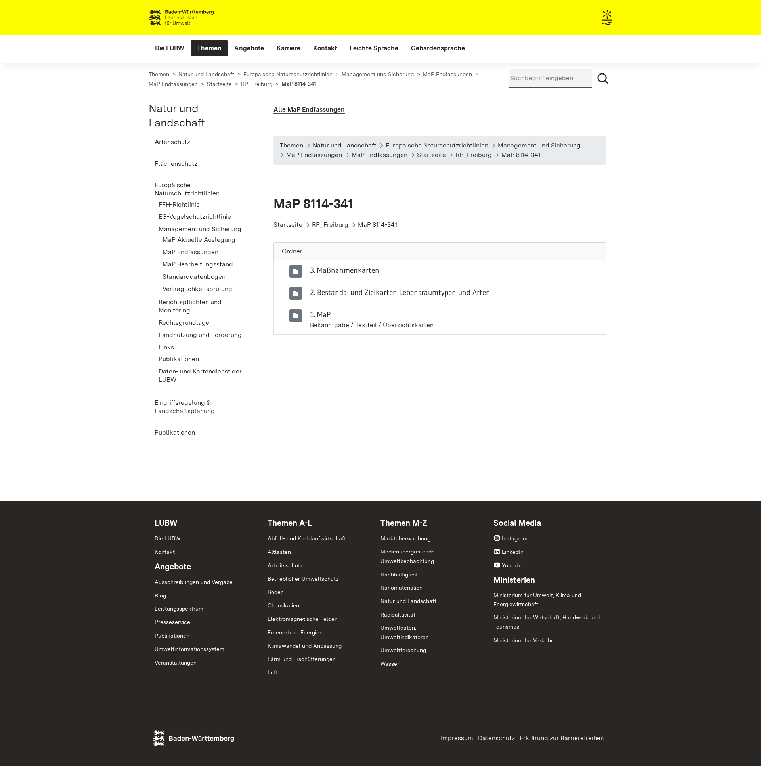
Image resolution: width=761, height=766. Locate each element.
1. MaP (320, 314)
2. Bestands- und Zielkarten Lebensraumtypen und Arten (400, 292)
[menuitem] (170, 48)
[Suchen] (602, 78)
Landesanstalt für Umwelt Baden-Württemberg (195, 17)
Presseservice (172, 622)
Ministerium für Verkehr (523, 640)
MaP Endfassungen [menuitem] (190, 252)
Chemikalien (283, 605)
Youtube (512, 565)
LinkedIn (513, 552)
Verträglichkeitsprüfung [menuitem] (197, 289)
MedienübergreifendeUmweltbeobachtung (407, 556)
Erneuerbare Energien (295, 632)
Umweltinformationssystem (189, 649)
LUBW (166, 523)
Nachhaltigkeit (399, 574)
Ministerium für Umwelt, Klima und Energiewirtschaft (537, 600)
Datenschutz (496, 738)
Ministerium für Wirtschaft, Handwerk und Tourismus (546, 622)
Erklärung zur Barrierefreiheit (562, 738)
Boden (276, 592)
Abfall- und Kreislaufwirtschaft (307, 538)
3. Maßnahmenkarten (344, 270)
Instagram (515, 538)
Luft (273, 672)
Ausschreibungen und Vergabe (194, 582)
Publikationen (172, 635)
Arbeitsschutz (285, 565)
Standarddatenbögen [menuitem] (194, 276)
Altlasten (279, 552)
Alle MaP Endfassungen (309, 109)
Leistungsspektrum (179, 608)
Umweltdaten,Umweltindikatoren (404, 632)
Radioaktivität (397, 614)
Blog (160, 595)
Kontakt (165, 552)
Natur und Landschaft (408, 601)
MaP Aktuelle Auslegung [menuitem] (199, 239)
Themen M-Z (403, 523)
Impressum (457, 738)
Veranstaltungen (176, 662)
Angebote (173, 566)
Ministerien (514, 580)
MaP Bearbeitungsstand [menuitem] (198, 264)
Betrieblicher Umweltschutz (303, 579)
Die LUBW (167, 538)
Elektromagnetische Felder (302, 619)
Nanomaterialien (401, 587)
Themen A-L (290, 523)
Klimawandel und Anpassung (305, 646)
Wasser (389, 664)
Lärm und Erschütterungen (302, 659)
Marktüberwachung (405, 538)
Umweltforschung (403, 650)
